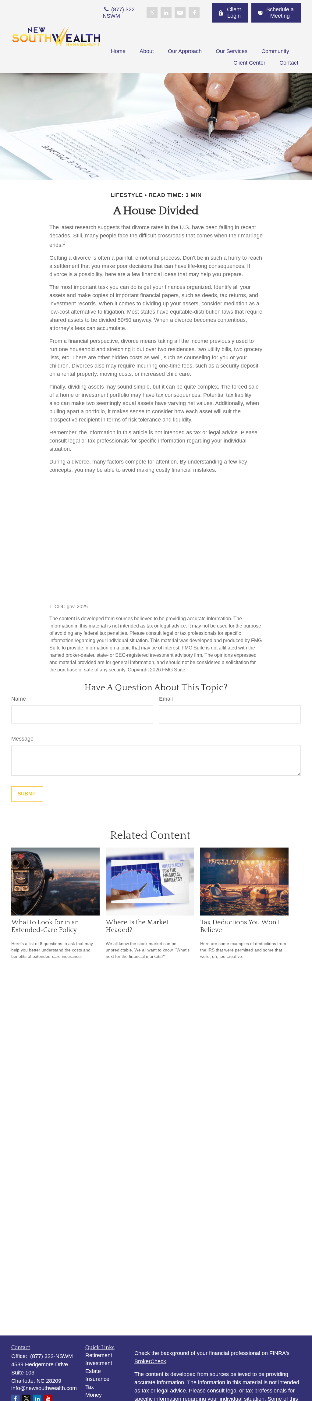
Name (18, 699)
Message (22, 739)
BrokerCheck (150, 1361)
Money (93, 1395)
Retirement (98, 1355)
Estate (93, 1371)
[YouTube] (180, 12)
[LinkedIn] (166, 12)
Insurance (97, 1379)
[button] (118, 51)
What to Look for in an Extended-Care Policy (45, 926)
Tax (89, 1387)
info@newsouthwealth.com (44, 1388)
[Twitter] (152, 12)
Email (166, 699)
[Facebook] (194, 12)
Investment (98, 1363)
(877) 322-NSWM (119, 12)
